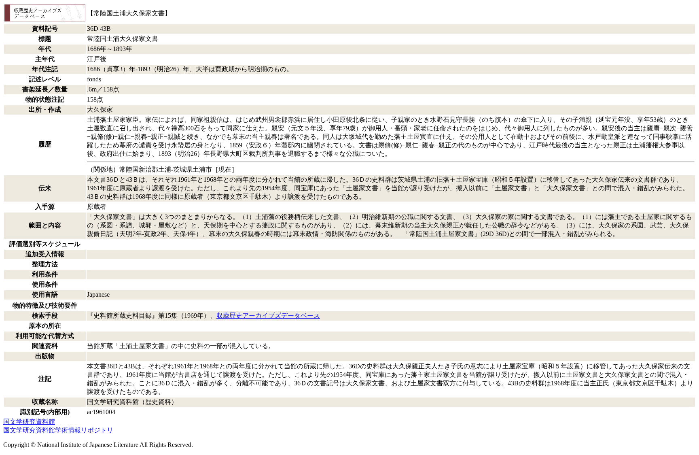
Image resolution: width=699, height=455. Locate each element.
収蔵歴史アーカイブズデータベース (268, 315)
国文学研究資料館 (29, 421)
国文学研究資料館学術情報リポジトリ (58, 430)
